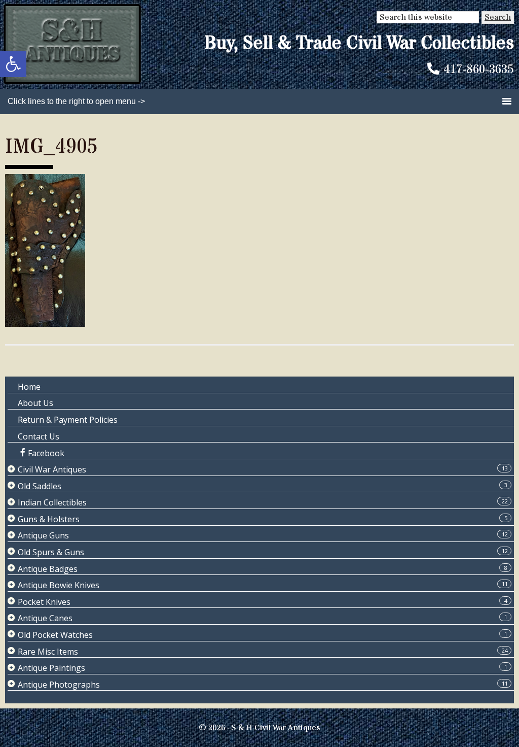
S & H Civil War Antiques (275, 727)
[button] (13, 64)
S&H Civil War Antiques (72, 44)
